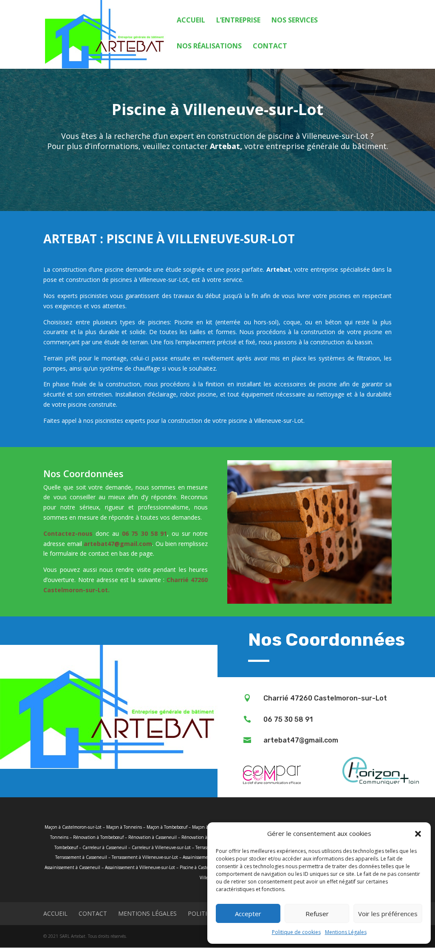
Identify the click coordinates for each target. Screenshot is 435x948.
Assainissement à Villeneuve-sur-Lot (140, 867)
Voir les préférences (388, 913)
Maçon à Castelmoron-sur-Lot (73, 827)
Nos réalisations (209, 47)
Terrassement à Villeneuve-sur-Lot (145, 857)
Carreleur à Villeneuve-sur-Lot (161, 847)
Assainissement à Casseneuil (72, 867)
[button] (418, 834)
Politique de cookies (296, 932)
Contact (270, 47)
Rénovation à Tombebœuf (98, 837)
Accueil (191, 21)
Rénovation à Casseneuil (152, 837)
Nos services (294, 21)
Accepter (248, 913)
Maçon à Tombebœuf (167, 827)
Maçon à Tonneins (124, 827)
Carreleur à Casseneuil (104, 847)
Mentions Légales (346, 932)
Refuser (317, 913)
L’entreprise (238, 21)
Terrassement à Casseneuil (81, 857)
